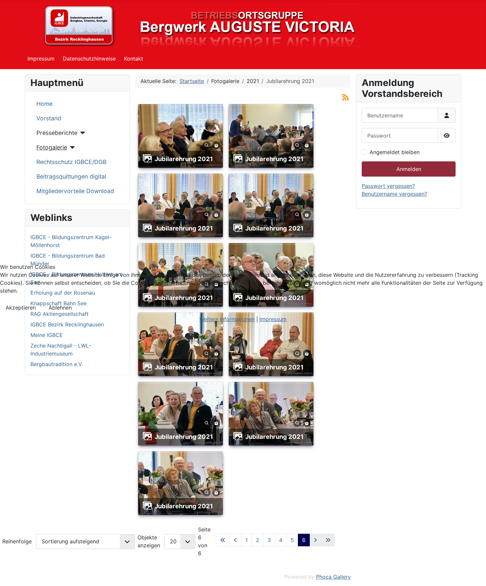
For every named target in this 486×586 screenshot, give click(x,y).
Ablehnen (60, 307)
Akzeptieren (21, 307)
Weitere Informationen (227, 319)
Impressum (273, 319)
